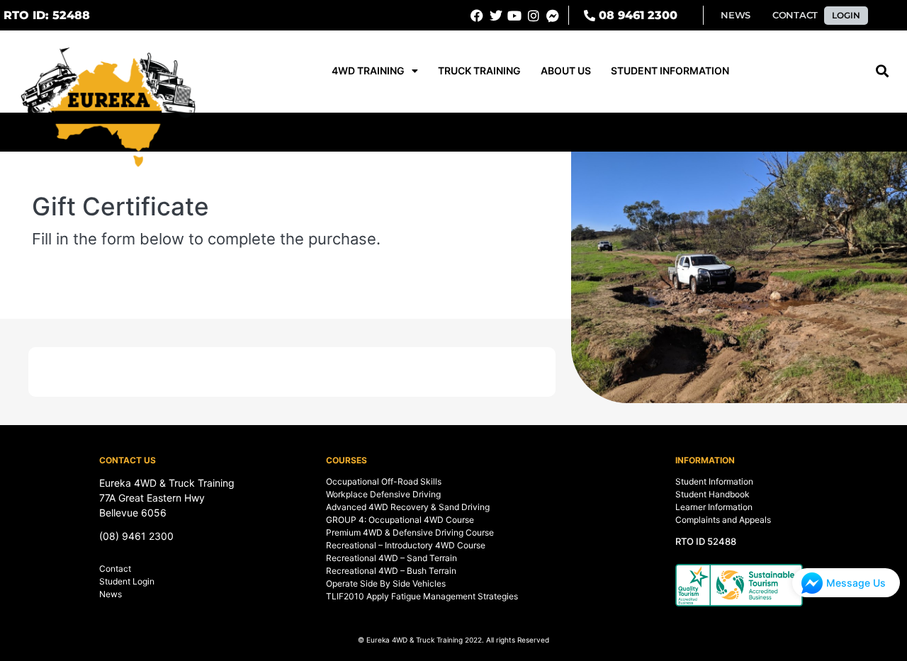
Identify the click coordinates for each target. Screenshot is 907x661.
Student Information (670, 70)
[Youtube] (515, 15)
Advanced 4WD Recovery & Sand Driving (408, 507)
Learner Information (714, 507)
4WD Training (368, 70)
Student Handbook (712, 494)
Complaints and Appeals (723, 519)
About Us (566, 70)
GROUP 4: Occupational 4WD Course (400, 519)
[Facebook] (477, 15)
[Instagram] (533, 15)
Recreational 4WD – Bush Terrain (391, 570)
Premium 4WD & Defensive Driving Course (410, 532)
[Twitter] (496, 15)
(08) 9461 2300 (136, 536)
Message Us (856, 583)
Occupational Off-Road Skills (383, 481)
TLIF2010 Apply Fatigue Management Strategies (422, 596)
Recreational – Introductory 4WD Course (405, 545)
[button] (47, 15)
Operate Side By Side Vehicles (386, 583)
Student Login (126, 581)
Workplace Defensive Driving (383, 494)
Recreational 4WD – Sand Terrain (391, 558)
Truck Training (479, 70)
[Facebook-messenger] (552, 15)
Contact (115, 568)
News (110, 594)
